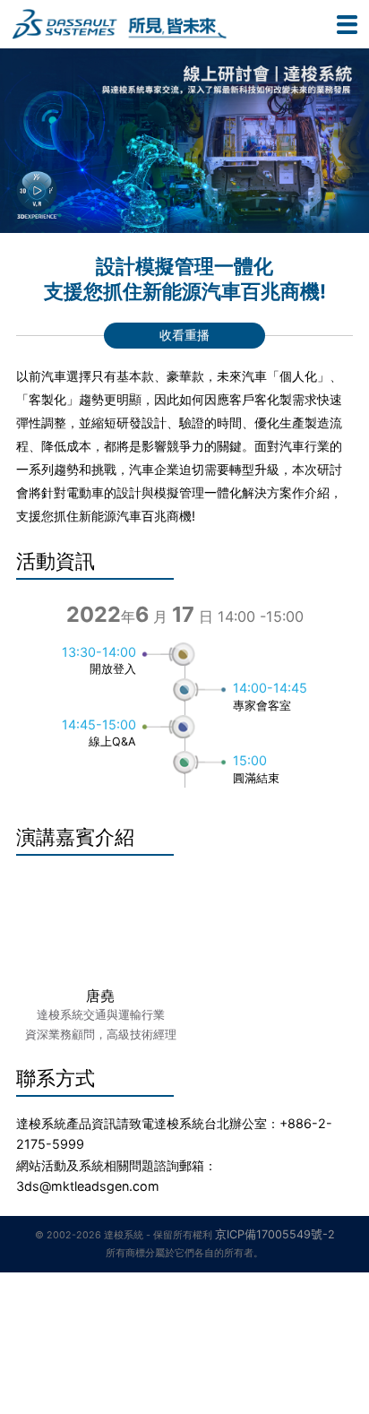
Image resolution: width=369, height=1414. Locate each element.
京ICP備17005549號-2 (275, 1234)
